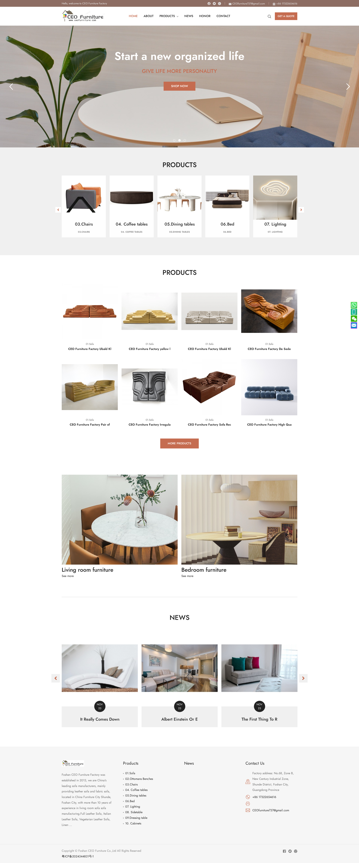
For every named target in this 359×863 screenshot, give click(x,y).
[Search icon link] (269, 16)
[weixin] (354, 318)
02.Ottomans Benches (139, 779)
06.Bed (130, 801)
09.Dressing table (136, 818)
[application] (177, 16)
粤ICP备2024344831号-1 (78, 856)
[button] (58, 210)
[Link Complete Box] (100, 678)
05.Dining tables (135, 795)
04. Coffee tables (136, 790)
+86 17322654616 (264, 797)
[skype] (354, 305)
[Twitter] (214, 3)
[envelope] (354, 325)
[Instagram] (219, 3)
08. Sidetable (133, 812)
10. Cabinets (133, 823)
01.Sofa (130, 773)
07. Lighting (132, 806)
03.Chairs (131, 784)
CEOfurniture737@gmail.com (270, 810)
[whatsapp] (354, 312)
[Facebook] (209, 3)
